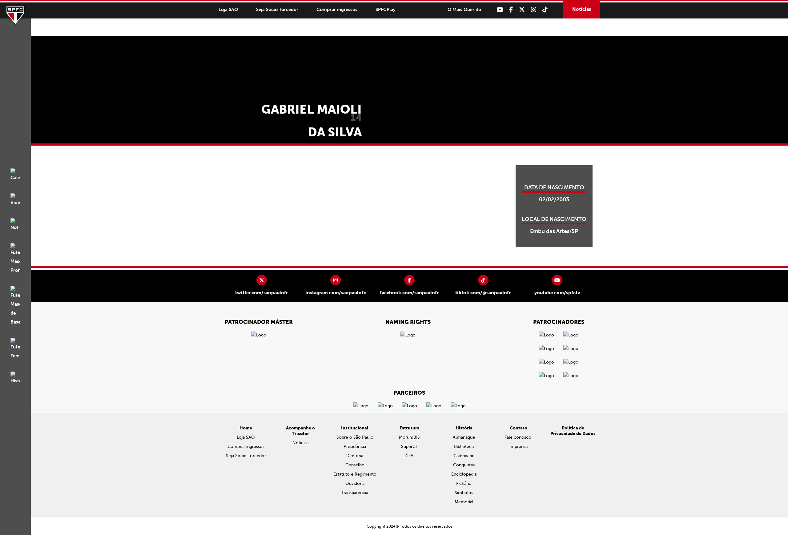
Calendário (464, 455)
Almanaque (464, 437)
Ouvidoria (354, 483)
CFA (409, 455)
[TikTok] (545, 10)
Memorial (464, 502)
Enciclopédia (463, 474)
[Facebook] (511, 10)
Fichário (464, 483)
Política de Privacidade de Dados (573, 430)
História (464, 428)
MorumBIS (409, 437)
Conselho (354, 465)
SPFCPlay (386, 9)
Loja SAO (228, 9)
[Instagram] (533, 10)
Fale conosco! (519, 437)
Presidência (355, 446)
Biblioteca (464, 446)
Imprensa (518, 446)
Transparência (354, 492)
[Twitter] (522, 10)
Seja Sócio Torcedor (277, 9)
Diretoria (354, 455)
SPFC (15, 15)
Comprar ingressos (336, 9)
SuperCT (409, 446)
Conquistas (464, 465)
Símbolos (464, 492)
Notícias (581, 9)
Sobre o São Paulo (354, 437)
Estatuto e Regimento (354, 474)
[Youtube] (500, 10)
